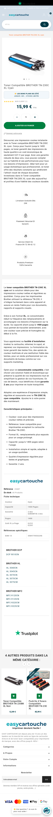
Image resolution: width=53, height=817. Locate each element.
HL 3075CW (12, 582)
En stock (7, 492)
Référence (9, 489)
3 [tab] (29, 79)
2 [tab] (26, 79)
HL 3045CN (11, 571)
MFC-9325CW (12, 606)
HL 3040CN (11, 568)
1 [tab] (24, 79)
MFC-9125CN (12, 599)
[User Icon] (44, 15)
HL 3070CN (11, 575)
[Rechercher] (44, 24)
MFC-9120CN (12, 595)
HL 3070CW (12, 578)
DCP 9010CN (12, 554)
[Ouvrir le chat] (46, 810)
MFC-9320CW (12, 602)
